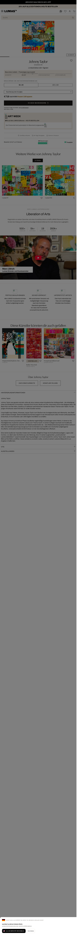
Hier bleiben (31, 931)
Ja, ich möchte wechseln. (15, 931)
